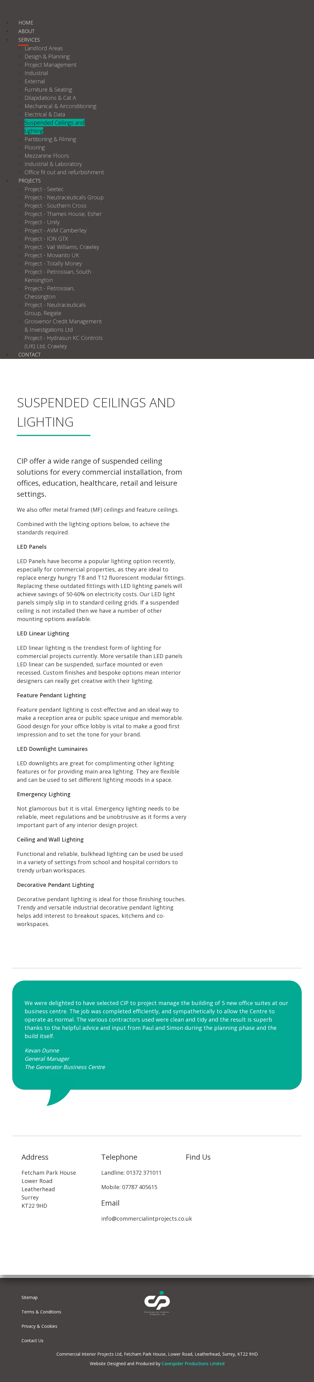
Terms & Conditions (41, 1312)
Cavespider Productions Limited (193, 1363)
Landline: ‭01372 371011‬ (131, 1172)
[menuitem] (25, 22)
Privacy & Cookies (39, 1326)
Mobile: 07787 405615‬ (129, 1187)
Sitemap (29, 1297)
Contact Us (32, 1340)
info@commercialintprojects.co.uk (146, 1218)
